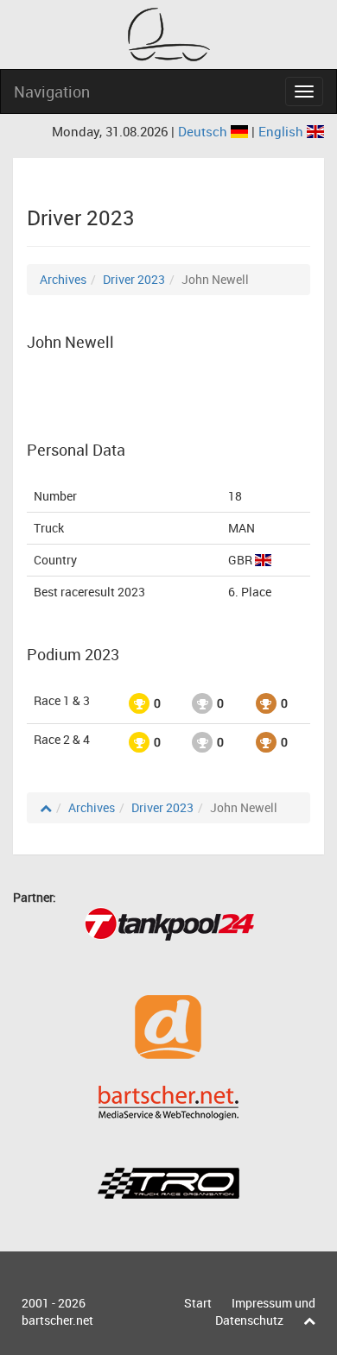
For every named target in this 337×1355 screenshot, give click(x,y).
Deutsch (204, 131)
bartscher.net (57, 1320)
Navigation (52, 91)
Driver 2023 (134, 279)
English (282, 131)
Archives (63, 279)
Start (198, 1303)
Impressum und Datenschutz (265, 1311)
